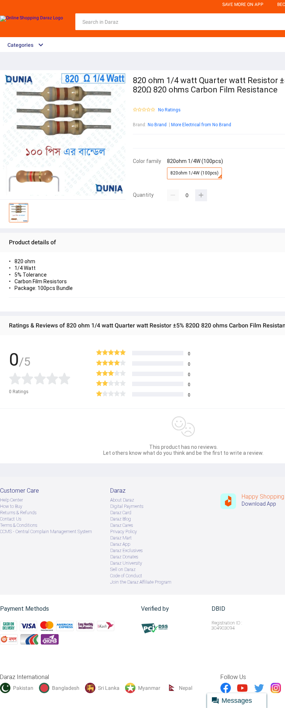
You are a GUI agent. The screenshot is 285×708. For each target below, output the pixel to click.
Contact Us (10, 519)
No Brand (157, 124)
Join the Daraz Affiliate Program (140, 582)
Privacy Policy (123, 531)
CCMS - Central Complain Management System (46, 531)
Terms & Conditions (18, 525)
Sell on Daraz (122, 569)
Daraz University (126, 563)
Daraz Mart (121, 538)
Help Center (11, 500)
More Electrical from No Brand (201, 124)
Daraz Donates (124, 556)
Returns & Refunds (18, 512)
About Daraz (122, 500)
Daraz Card (120, 512)
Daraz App (120, 544)
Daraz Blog (120, 519)
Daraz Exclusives (126, 550)
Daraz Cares (121, 525)
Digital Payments (126, 506)
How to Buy (11, 506)
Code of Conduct (126, 575)
